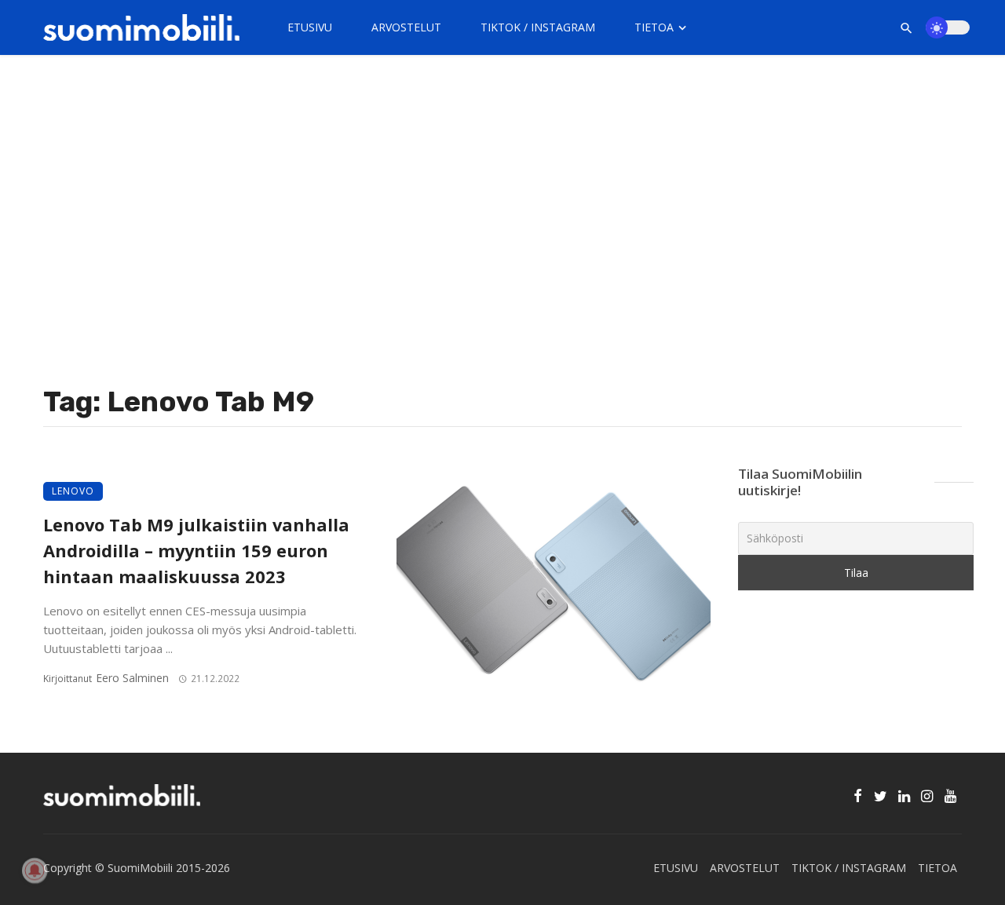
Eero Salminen (132, 677)
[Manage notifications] (34, 870)
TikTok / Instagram (538, 27)
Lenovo (73, 491)
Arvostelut (406, 27)
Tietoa (654, 27)
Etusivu (309, 27)
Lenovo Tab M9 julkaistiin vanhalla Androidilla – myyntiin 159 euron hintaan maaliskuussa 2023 (196, 550)
